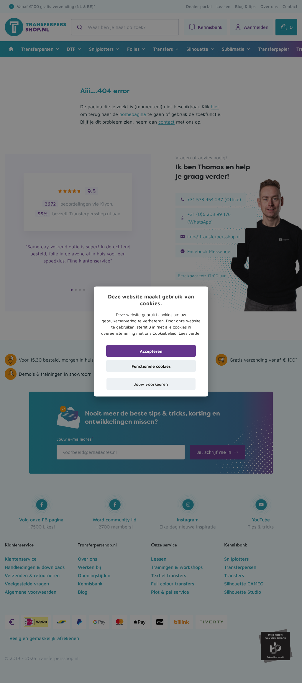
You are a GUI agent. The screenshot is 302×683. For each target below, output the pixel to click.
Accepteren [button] (151, 350)
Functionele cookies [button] (151, 365)
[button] (151, 384)
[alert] (151, 341)
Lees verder (190, 332)
